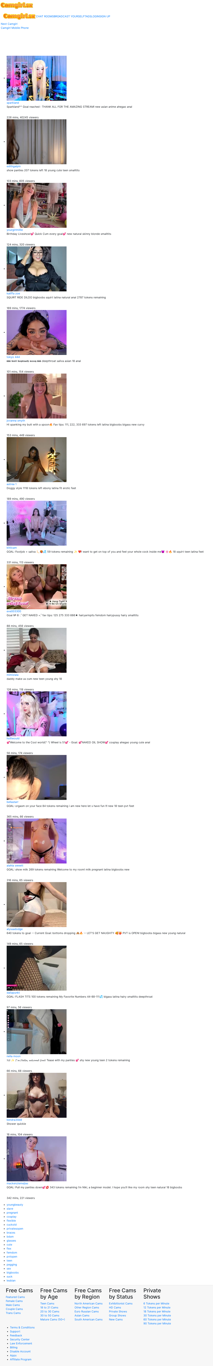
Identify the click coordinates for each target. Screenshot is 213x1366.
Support (15, 1331)
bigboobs (13, 1272)
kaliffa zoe (13, 293)
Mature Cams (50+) (52, 1319)
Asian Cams (82, 1315)
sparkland (13, 102)
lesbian (11, 1280)
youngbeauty (15, 1204)
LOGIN (95, 16)
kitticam (12, 547)
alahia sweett (15, 865)
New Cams (116, 1319)
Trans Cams (13, 1313)
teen (9, 1260)
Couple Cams (14, 1309)
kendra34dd (14, 1119)
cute (9, 1244)
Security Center (20, 1339)
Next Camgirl (9, 23)
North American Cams (89, 1303)
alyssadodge (15, 929)
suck (9, 1276)
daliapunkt (13, 992)
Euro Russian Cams (87, 1311)
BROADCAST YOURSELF (69, 16)
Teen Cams (47, 1303)
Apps (13, 1355)
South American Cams (89, 1319)
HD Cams (115, 1307)
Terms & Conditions (22, 1327)
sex (9, 1268)
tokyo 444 (13, 357)
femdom (12, 1252)
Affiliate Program (21, 1359)
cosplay (11, 1216)
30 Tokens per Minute (157, 1315)
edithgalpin (14, 166)
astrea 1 (11, 484)
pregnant (12, 1212)
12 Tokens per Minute (156, 1307)
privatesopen (15, 1228)
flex (9, 1248)
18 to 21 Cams (49, 1307)
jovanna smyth (16, 420)
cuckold (12, 1224)
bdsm (10, 1236)
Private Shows (118, 1311)
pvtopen (12, 1256)
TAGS (87, 16)
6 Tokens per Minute (156, 1303)
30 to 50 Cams (49, 1315)
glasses (11, 1240)
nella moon (13, 1056)
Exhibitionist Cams (120, 1303)
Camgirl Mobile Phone (15, 27)
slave (10, 1208)
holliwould (13, 738)
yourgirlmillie (15, 229)
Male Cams (13, 1305)
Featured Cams (15, 1297)
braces (11, 1232)
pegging (12, 1264)
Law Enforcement (21, 1343)
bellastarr (12, 802)
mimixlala (12, 674)
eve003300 (14, 611)
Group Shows (117, 1315)
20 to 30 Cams (49, 1311)
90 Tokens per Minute (157, 1323)
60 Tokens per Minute (157, 1319)
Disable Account (20, 1351)
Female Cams (14, 1301)
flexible (11, 1220)
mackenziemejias (17, 1183)
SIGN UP (104, 16)
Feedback (16, 1335)
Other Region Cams (87, 1307)
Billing (13, 1347)
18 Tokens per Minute (156, 1311)
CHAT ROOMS (45, 16)
